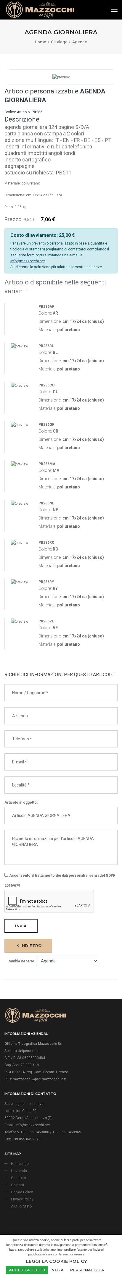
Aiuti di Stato (21, 1206)
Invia (21, 925)
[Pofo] (40, 9)
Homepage (20, 1164)
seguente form (22, 255)
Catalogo (59, 42)
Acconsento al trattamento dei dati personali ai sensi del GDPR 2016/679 (59, 880)
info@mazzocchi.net (27, 261)
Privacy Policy (22, 1199)
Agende (79, 42)
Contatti (17, 1185)
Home (40, 42)
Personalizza (87, 1270)
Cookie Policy (22, 1192)
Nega (58, 1270)
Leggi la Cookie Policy (56, 1261)
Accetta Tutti (27, 1270)
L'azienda (19, 1171)
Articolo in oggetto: (21, 802)
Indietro (30, 945)
